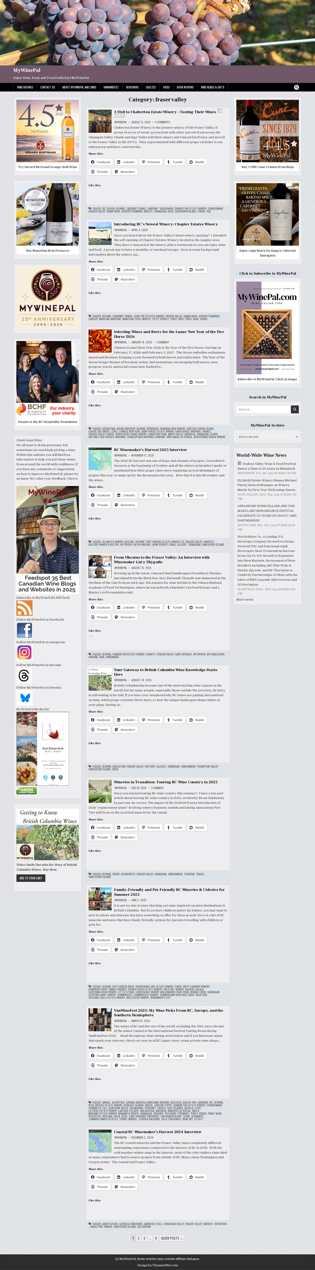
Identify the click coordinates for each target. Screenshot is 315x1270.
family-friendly (118, 989)
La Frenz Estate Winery (103, 1110)
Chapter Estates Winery (149, 316)
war (101, 657)
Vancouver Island (213, 544)
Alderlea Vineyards (131, 1224)
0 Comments (162, 122)
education (119, 766)
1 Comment (162, 342)
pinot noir (192, 319)
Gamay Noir (113, 211)
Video (166, 87)
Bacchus (175, 1102)
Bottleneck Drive (123, 986)
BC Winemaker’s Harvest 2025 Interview (150, 449)
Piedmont (184, 1113)
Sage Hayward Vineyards (144, 1116)
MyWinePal (26, 70)
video (115, 769)
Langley (93, 319)
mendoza (190, 434)
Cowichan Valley (118, 1108)
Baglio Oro (189, 1102)
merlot (148, 211)
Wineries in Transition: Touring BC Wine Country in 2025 (166, 782)
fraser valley (97, 211)
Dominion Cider (98, 989)
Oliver (214, 434)
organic (158, 1113)
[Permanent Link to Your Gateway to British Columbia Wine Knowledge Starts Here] (100, 679)
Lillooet (182, 544)
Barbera (203, 1102)
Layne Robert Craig (164, 544)
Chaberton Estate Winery (190, 208)
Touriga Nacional (149, 1119)
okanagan (160, 211)
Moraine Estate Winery (103, 1113)
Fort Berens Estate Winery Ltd (165, 541)
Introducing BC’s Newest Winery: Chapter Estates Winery (166, 224)
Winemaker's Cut (160, 997)
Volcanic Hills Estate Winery (107, 997)
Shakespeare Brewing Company (146, 437)
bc (104, 208)
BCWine (120, 208)
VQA (208, 211)
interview (126, 544)
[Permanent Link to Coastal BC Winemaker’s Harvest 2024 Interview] (100, 1141)
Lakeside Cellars (128, 1110)
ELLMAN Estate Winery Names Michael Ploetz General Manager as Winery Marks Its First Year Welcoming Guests (267, 485)
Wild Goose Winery (137, 997)
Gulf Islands (175, 1108)
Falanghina (136, 1108)
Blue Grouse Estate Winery (105, 1105)
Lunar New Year (157, 434)
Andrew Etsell (153, 1224)
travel (200, 874)
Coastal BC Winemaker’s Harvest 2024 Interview (158, 1131)
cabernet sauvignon (160, 208)
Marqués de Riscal (179, 1110)
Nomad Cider (198, 992)
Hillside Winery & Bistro (104, 544)
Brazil (149, 1105)
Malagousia (147, 1110)
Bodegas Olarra (134, 1105)
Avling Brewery (125, 428)
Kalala (200, 989)
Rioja (117, 1116)
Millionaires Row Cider (174, 992)
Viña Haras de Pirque (179, 437)
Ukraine (93, 657)
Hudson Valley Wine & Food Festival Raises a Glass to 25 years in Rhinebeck (267, 466)
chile (114, 431)
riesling (107, 1116)
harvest (209, 541)
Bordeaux (153, 428)
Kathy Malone (142, 544)
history (150, 766)
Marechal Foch (131, 319)
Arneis (106, 1102)
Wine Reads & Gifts (212, 87)
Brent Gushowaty (124, 874)
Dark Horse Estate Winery (157, 431)
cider (178, 986)
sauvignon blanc (185, 211)
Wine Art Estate (193, 1119)
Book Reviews (185, 87)
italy (198, 1108)
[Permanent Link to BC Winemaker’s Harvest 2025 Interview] (100, 459)
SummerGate (125, 994)
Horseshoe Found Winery (131, 434)
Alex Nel (129, 541)
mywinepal (121, 122)
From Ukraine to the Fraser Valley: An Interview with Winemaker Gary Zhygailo (162, 560)
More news (244, 599)
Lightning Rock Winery (103, 992)
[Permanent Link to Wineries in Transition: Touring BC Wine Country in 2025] (100, 791)
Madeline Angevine (110, 319)
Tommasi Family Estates (103, 1119)
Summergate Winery (146, 994)
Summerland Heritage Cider (177, 994)
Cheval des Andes (99, 431)
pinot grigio (199, 1113)
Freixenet (150, 1108)
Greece (162, 1108)
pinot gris (177, 319)
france (206, 431)
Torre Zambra (128, 1119)
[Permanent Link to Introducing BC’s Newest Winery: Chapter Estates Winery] (100, 233)
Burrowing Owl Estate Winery (154, 986)
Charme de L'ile (98, 1108)
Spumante (197, 1116)
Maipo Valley (175, 434)
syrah (201, 211)
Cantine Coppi (163, 1105)
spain (186, 1116)
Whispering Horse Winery (209, 437)
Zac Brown (144, 1226)
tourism (189, 874)
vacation (201, 994)
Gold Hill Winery (173, 989)
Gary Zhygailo (183, 654)
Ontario (94, 437)
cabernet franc (136, 208)
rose (171, 211)
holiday (189, 989)
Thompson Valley (207, 766)
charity (151, 654)
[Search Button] (296, 87)
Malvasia (161, 1110)
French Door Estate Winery (145, 989)
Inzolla (188, 1108)
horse (110, 434)
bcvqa (111, 208)
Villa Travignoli (171, 1119)
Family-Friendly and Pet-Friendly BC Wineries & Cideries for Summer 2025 (169, 892)
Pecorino (170, 1113)
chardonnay (215, 208)
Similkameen (188, 766)
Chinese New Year (129, 431)
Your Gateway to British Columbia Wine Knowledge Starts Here (165, 672)
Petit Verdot (161, 319)
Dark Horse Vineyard (188, 431)
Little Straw (126, 992)
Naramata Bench (128, 1113)
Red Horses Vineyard (113, 437)
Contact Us (47, 87)
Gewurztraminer (132, 211)
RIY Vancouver (215, 654)
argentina (108, 428)
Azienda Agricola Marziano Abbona (147, 1102)
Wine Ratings (25, 87)
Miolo (195, 1110)
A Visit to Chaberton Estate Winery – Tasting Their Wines (168, 113)
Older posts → (172, 1238)
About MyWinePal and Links (79, 87)
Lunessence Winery (147, 992)
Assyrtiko (118, 1102)
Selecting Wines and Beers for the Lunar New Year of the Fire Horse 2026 (169, 334)
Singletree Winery (101, 1226)
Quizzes (151, 87)
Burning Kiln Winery (172, 428)
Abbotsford (110, 1224)
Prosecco (95, 1116)
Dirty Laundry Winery (196, 986)
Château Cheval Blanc (200, 428)
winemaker (112, 657)
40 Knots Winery (112, 541)
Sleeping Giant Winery (102, 994)
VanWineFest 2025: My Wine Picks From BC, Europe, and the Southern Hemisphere (168, 1013)
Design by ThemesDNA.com (157, 1265)
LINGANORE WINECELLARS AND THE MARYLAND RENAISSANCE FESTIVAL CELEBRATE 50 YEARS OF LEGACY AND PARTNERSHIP (267, 513)
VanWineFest (111, 87)
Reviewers (132, 87)
